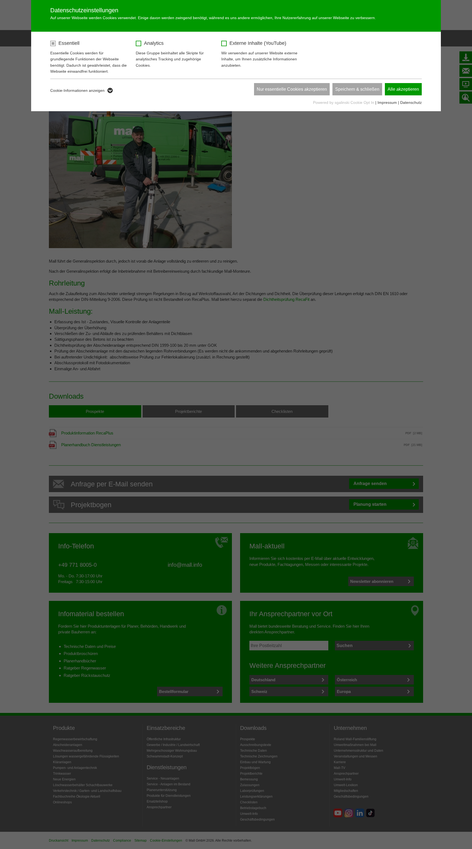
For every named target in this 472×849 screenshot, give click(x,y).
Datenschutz (411, 102)
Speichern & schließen (357, 89)
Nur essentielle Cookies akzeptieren (292, 89)
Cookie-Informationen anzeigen (77, 90)
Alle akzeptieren (403, 89)
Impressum (387, 102)
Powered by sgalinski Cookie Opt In (344, 102)
